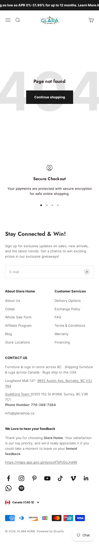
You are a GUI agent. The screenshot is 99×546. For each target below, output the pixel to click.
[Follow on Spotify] (21, 488)
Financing (62, 342)
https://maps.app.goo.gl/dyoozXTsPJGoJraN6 (41, 462)
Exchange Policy (67, 309)
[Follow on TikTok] (60, 478)
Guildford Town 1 (18, 394)
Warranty (62, 334)
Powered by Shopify (50, 531)
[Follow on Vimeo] (73, 478)
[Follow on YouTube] (47, 478)
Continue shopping (49, 97)
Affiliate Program (18, 325)
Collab (10, 309)
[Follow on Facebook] (8, 478)
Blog (8, 334)
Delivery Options (68, 301)
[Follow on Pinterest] (34, 478)
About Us (12, 301)
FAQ (58, 317)
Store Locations (17, 342)
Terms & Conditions (70, 325)
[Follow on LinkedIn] (86, 478)
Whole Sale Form (18, 317)
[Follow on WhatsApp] (8, 488)
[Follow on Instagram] (21, 478)
